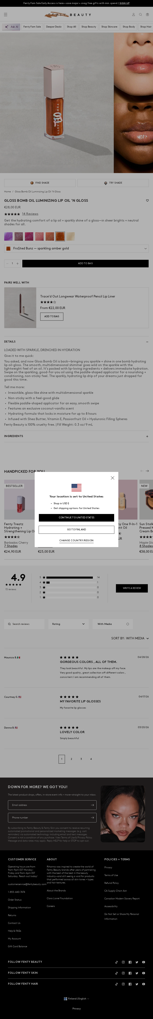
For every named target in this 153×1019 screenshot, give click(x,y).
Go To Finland (76, 530)
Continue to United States (76, 518)
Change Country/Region (76, 541)
